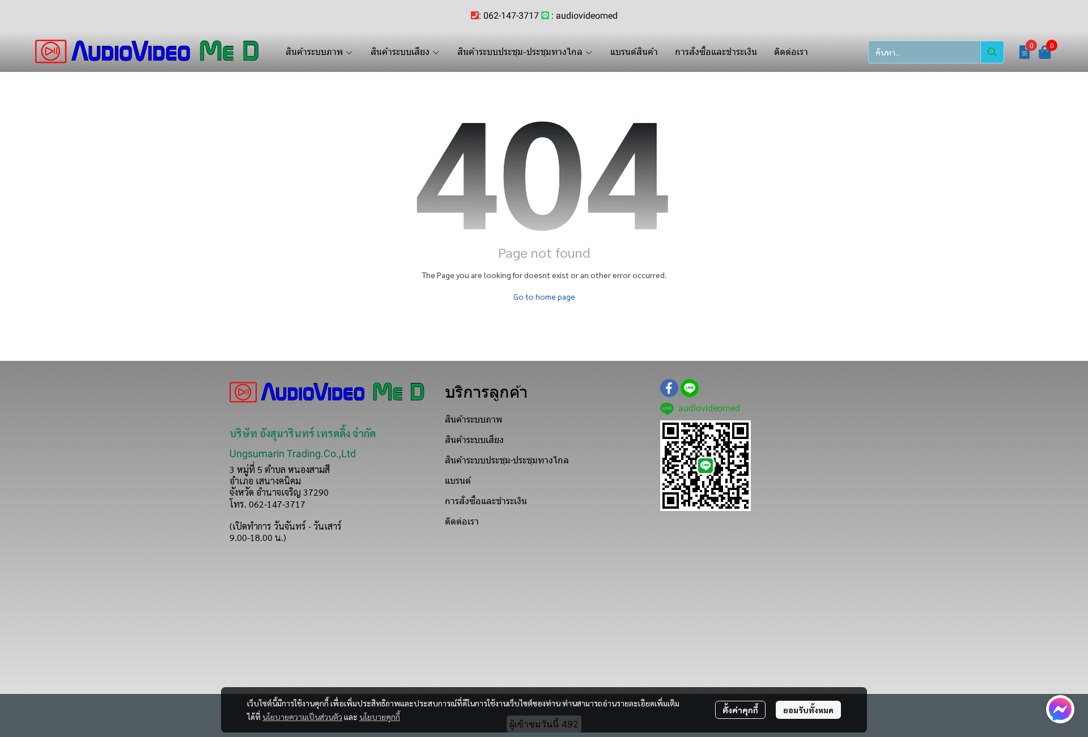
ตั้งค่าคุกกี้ (740, 710)
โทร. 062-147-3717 (267, 504)
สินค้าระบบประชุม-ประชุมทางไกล (507, 460)
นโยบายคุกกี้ (379, 717)
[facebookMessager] (1060, 709)
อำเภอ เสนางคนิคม (265, 481)
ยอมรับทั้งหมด (808, 710)
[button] (936, 52)
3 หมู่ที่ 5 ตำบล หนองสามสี (280, 469)
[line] (690, 388)
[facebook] (669, 388)
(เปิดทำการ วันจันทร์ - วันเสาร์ (286, 526)
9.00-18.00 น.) (258, 537)
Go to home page (544, 296)
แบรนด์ (458, 480)
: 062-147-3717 (509, 15)
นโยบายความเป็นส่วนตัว (302, 717)
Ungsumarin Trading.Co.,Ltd (293, 453)
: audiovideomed (584, 15)
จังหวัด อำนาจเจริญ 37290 (279, 492)
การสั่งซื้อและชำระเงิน (486, 501)
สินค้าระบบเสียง (474, 439)
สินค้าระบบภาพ (473, 419)
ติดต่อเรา (462, 521)
